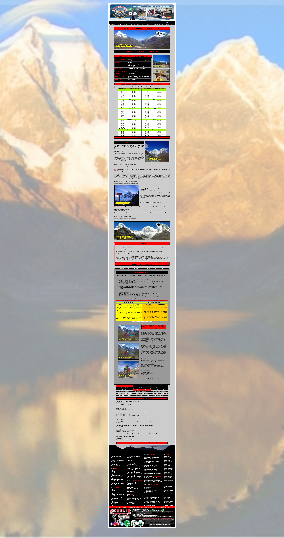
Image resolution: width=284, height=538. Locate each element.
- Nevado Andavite (167, 458)
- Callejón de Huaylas (168, 486)
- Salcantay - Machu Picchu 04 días (134, 499)
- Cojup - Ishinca (130, 484)
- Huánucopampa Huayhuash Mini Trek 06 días (153, 473)
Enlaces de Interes (158, 507)
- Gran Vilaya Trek (167, 502)
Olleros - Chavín (124, 387)
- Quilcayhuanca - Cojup (132, 483)
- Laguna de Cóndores (168, 505)
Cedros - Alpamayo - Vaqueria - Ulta (159, 393)
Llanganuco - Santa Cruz (142, 389)
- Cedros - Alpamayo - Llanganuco (134, 476)
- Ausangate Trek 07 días (132, 503)
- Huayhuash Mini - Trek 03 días (150, 469)
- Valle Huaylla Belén (168, 504)
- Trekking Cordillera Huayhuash (150, 458)
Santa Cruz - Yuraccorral (124, 391)
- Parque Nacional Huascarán (150, 490)
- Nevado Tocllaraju (168, 469)
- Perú (145, 486)
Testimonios (167, 507)
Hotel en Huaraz (149, 507)
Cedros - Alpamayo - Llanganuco (142, 395)
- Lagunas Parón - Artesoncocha (117, 483)
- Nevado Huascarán (168, 474)
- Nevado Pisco (167, 466)
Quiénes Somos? (122, 507)
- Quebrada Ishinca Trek (116, 503)
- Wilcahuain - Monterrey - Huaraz (118, 475)
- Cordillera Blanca (147, 488)
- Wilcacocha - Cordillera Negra (117, 476)
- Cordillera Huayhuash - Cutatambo (151, 461)
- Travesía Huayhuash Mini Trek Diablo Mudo (153, 481)
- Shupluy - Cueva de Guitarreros (117, 484)
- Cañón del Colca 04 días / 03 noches (151, 498)
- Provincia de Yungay (168, 491)
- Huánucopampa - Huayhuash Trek (151, 470)
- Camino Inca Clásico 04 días (133, 495)
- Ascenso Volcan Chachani (149, 505)
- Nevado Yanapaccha (168, 468)
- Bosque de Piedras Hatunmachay (118, 465)
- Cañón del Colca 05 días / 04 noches (151, 497)
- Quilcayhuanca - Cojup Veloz (133, 482)
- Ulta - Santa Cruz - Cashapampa (134, 469)
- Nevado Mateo (167, 456)
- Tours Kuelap (167, 497)
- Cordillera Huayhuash (148, 491)
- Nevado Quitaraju (167, 477)
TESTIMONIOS (169, 24)
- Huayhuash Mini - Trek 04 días (150, 468)
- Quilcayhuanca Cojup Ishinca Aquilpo (135, 490)
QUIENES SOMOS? (115, 24)
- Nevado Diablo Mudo (168, 480)
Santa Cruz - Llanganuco (125, 389)
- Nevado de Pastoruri (115, 459)
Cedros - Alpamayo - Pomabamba (125, 393)
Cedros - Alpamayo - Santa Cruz (124, 395)
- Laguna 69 (113, 471)
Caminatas (130, 507)
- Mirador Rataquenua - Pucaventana (118, 482)
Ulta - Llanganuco (159, 387)
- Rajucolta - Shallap (131, 491)
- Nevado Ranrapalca (168, 470)
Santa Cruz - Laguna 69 (159, 389)
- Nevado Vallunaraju (168, 461)
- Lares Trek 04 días (131, 502)
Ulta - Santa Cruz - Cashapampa (159, 391)
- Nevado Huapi (167, 460)
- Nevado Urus (167, 464)
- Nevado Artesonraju (168, 478)
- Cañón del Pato (114, 461)
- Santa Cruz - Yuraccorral (132, 467)
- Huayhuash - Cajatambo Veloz (150, 465)
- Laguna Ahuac (114, 474)
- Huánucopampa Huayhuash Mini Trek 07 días (153, 472)
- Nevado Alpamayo (168, 476)
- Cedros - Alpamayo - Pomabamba (134, 471)
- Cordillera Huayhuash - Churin (150, 466)
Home (115, 507)
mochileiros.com (147, 335)
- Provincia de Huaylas (168, 493)
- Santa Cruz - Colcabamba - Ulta (133, 468)
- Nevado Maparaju (167, 457)
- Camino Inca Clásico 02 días (133, 497)
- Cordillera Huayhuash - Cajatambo (151, 464)
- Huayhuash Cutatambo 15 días (150, 462)
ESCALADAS (136, 24)
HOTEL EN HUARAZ (158, 24)
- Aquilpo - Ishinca (130, 487)
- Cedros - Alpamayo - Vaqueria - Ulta (134, 473)
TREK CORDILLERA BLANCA (124, 386)
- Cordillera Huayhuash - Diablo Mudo (151, 456)
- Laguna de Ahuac (114, 493)
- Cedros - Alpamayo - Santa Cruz (134, 475)
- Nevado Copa (167, 472)
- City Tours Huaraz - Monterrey (117, 460)
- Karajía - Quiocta (167, 500)
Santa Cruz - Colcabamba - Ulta (142, 391)
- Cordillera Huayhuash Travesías (151, 477)
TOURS (147, 24)
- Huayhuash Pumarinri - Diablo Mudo (151, 457)
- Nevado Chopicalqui (168, 473)
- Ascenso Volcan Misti (148, 504)
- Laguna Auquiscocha (115, 501)
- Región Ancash (147, 487)
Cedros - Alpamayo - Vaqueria (142, 393)
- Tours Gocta (166, 498)
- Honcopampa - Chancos (116, 463)
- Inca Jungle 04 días (131, 501)
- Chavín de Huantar (115, 457)
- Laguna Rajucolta (114, 480)
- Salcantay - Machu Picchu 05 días (134, 498)
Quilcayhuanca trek (159, 385)
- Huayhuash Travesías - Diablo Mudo (151, 479)
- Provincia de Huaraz (168, 489)
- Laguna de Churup (115, 470)
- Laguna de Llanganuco (116, 456)
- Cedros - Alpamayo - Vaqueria (133, 472)
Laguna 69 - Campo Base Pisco (142, 385)
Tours (142, 507)
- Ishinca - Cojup (130, 486)
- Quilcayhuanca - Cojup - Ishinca (133, 488)
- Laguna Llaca (114, 472)
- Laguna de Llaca (114, 491)
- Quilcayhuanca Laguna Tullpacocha (118, 499)
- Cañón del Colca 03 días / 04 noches (151, 500)
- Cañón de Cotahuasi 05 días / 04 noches (152, 502)
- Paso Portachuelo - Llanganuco (117, 479)
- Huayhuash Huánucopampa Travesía (152, 480)
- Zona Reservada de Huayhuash (150, 492)
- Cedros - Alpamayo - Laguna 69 (133, 477)
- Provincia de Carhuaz (168, 490)
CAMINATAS (125, 24)
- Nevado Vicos (167, 465)
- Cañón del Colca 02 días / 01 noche (151, 501)
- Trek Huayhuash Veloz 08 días (150, 460)
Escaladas (137, 507)
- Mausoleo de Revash (168, 501)
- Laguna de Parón (114, 464)
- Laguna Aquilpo (114, 502)
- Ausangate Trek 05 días (132, 505)
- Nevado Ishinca (167, 462)
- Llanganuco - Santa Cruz (132, 464)
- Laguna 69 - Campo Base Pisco (133, 456)
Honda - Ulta (142, 387)
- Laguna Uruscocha (115, 478)
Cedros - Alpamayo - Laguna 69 (159, 395)
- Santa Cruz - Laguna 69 (132, 465)
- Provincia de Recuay (168, 487)
